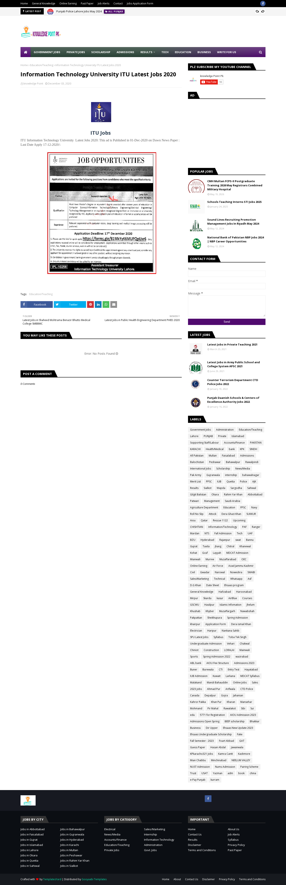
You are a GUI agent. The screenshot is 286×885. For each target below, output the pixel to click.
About (177, 879)
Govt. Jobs (150, 850)
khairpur (195, 624)
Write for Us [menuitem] (226, 52)
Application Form (215, 624)
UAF (250, 533)
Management (212, 501)
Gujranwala (213, 475)
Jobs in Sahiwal (30, 866)
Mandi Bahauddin (217, 682)
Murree (210, 559)
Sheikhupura (214, 617)
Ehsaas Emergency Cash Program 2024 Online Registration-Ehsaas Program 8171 (107, 14)
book (241, 773)
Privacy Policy (236, 845)
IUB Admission (198, 676)
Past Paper (87, 3)
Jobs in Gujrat (29, 840)
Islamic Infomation (230, 604)
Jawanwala (237, 747)
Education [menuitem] (183, 52)
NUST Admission (200, 767)
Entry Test (233, 669)
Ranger (256, 527)
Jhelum (251, 604)
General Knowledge (43, 3)
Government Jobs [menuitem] (47, 52)
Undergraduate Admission (206, 643)
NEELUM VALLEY (241, 760)
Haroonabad (244, 591)
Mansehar (246, 702)
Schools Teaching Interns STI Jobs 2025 (234, 202)
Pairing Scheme (249, 767)
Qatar (204, 520)
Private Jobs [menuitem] (76, 52)
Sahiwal (251, 488)
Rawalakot (230, 708)
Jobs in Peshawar (71, 855)
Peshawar (215, 462)
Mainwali (245, 650)
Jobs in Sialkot (69, 866)
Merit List (195, 481)
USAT (204, 773)
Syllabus (218, 637)
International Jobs (200, 468)
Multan (213, 455)
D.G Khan (195, 585)
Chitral (230, 546)
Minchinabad (218, 760)
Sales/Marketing (199, 579)
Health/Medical (215, 449)
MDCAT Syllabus (249, 676)
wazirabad (242, 656)
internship (231, 475)
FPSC (243, 507)
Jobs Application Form (140, 3)
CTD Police (246, 689)
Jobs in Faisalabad (32, 834)
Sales (255, 682)
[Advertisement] (189, 31)
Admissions (247, 455)
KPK (242, 449)
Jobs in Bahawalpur (72, 829)
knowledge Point (33, 83)
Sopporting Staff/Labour (204, 442)
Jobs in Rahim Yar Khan (74, 860)
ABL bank (195, 663)
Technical (219, 579)
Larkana (230, 676)
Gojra (224, 695)
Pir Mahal (212, 708)
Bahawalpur (233, 462)
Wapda (221, 488)
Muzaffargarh (227, 611)
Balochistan (197, 462)
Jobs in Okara (29, 855)
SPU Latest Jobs (199, 637)
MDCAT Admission (237, 553)
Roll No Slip (197, 514)
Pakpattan (196, 617)
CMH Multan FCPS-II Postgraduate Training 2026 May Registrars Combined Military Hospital (234, 185)
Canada (194, 695)
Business (195, 728)
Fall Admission (223, 533)
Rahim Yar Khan (233, 494)
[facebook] (262, 3)
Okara (215, 494)
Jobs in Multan (69, 850)
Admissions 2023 (244, 663)
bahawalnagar (250, 475)
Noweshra (236, 572)
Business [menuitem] (204, 52)
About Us (233, 829)
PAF (244, 527)
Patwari (194, 501)
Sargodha (236, 488)
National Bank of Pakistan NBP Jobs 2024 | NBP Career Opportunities (235, 239)
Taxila (206, 546)
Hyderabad (207, 540)
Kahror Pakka (198, 702)
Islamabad (238, 436)
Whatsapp (236, 579)
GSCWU (194, 604)
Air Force (218, 566)
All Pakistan (197, 455)
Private (222, 436)
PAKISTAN (256, 442)
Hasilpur (209, 604)
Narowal (220, 572)
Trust (193, 773)
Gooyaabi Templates (94, 879)
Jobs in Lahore (30, 850)
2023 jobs (196, 689)
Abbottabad (255, 494)
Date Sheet (212, 585)
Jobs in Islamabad (32, 845)
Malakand (196, 682)
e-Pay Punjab (197, 779)
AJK (254, 481)
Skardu (207, 598)
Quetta (231, 481)
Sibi (243, 708)
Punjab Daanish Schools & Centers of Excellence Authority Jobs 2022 (233, 400)
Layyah (217, 553)
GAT (241, 741)
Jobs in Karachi (69, 845)
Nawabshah (247, 611)
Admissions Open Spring (204, 721)
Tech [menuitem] (165, 52)
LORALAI (229, 650)
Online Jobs (240, 682)
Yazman (217, 773)
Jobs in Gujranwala (72, 834)
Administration (225, 429)
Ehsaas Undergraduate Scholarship (211, 734)
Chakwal (245, 643)
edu (192, 715)
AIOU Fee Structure (217, 663)
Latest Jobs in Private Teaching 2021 (232, 344)
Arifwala (230, 689)
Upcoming (239, 520)
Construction (211, 650)
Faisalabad (228, 455)
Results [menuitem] (146, 52)
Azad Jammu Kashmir (241, 566)
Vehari (230, 643)
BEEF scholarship (235, 721)
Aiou (193, 520)
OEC (243, 559)
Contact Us (195, 834)
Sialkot (207, 488)
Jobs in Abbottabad (33, 829)
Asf (249, 579)
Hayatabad (251, 669)
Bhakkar (254, 721)
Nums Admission (225, 767)
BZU (192, 540)
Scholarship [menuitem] (100, 52)
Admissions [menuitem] (125, 52)
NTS (207, 533)
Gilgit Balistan (198, 494)
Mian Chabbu (198, 760)
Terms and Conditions (202, 850)
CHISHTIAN (196, 527)
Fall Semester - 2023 (202, 741)
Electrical (109, 829)
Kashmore (244, 754)
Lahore (194, 436)
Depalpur (210, 695)
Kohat (193, 553)
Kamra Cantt (225, 754)
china (253, 773)
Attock (212, 514)
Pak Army (195, 475)
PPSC (209, 481)
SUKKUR (251, 514)
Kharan (231, 702)
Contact (118, 3)
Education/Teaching (41, 65)
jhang (218, 546)
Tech (239, 533)
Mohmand (196, 708)
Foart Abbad (226, 741)
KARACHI (195, 449)
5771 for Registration (212, 715)
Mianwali (195, 559)
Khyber (210, 611)
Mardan (194, 533)
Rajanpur (224, 540)
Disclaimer (194, 845)
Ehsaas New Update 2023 (238, 728)
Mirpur (194, 598)
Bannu (250, 540)
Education (229, 507)
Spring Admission (237, 617)
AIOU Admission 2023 (243, 715)
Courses (247, 598)
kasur (220, 598)
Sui (252, 708)
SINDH (253, 449)
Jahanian (238, 695)
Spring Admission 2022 (216, 656)
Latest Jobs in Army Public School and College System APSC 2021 (233, 364)
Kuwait (216, 676)
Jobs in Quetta (29, 860)
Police (243, 481)
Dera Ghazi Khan (231, 514)
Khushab (195, 611)
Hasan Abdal (218, 747)
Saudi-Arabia (232, 501)
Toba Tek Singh (237, 637)
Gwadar (205, 572)
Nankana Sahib (230, 630)
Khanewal (245, 546)
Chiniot (194, 650)
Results (194, 488)
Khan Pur (216, 702)
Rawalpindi (251, 462)
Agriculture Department (204, 507)
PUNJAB (208, 436)
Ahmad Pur (213, 689)
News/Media (242, 468)
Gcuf (205, 553)
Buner (193, 669)
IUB (219, 481)
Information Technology (159, 840)
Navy (254, 507)
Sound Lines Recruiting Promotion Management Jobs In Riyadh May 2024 (233, 222)
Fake (239, 734)
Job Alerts (103, 3)
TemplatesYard (52, 879)
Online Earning (68, 3)
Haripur (211, 630)
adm (230, 773)
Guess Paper (197, 747)
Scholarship (223, 468)
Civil (192, 572)
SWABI (251, 572)
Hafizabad (225, 591)
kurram (215, 779)
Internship (150, 834)
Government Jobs (200, 429)
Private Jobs (111, 850)
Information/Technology (222, 527)
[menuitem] (26, 52)
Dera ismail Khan (241, 624)
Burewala (208, 669)
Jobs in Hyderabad (72, 840)
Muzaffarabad (227, 559)
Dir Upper (212, 728)
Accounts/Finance (234, 442)
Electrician (196, 630)
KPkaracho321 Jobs (201, 754)
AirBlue (232, 598)
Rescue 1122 (220, 520)
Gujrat (193, 546)
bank (232, 449)
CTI (221, 669)
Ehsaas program (234, 585)
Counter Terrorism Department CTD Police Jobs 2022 (232, 382)
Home (24, 3)
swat (238, 540)
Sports (194, 656)
